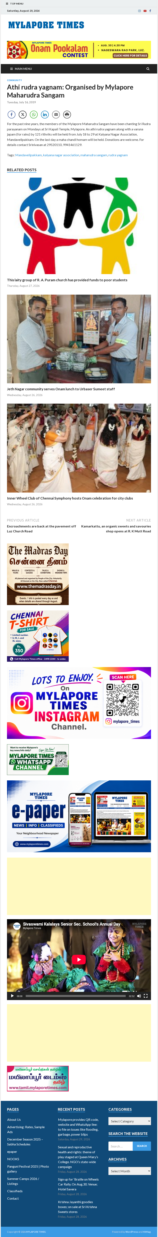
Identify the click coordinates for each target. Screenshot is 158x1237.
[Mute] (139, 996)
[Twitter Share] (23, 114)
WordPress (131, 1231)
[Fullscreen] (146, 996)
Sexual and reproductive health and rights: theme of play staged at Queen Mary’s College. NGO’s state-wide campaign (78, 1157)
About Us (14, 1119)
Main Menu (23, 68)
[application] (79, 959)
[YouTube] (145, 11)
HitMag (147, 1231)
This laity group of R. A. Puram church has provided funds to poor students (67, 280)
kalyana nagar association (61, 155)
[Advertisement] (79, 886)
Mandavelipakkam (28, 155)
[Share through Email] (56, 114)
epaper (12, 1151)
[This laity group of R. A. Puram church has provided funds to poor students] (79, 275)
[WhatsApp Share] (34, 114)
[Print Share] (67, 114)
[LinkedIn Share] (45, 114)
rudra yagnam (118, 155)
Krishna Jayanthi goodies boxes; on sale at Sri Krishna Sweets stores (77, 1207)
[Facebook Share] (11, 114)
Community (14, 80)
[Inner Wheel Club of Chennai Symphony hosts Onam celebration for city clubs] (79, 493)
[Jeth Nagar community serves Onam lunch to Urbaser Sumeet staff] (79, 384)
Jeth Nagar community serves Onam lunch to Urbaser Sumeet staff (61, 389)
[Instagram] (139, 11)
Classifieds (15, 1191)
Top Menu (16, 3)
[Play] (12, 996)
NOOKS (13, 1159)
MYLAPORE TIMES (36, 1231)
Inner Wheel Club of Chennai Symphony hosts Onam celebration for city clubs (70, 498)
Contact (13, 1198)
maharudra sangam (93, 155)
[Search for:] (129, 1146)
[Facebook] (150, 11)
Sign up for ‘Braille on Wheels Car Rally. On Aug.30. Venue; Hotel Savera (78, 1184)
